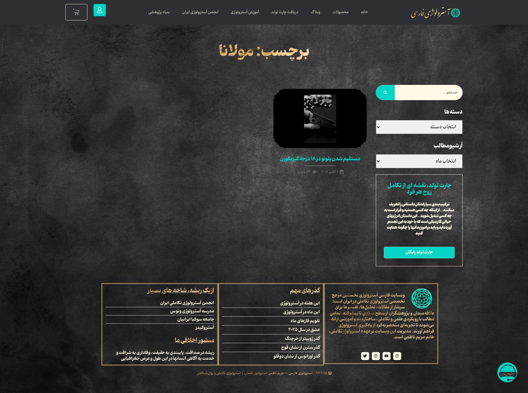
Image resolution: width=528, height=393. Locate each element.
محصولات (340, 12)
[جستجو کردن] (385, 92)
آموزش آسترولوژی (245, 12)
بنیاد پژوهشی (159, 12)
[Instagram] (397, 356)
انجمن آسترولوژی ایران (200, 12)
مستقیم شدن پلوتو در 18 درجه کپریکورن (320, 159)
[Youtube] (387, 356)
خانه (364, 12)
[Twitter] (365, 356)
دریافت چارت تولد (285, 12)
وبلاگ (315, 12)
